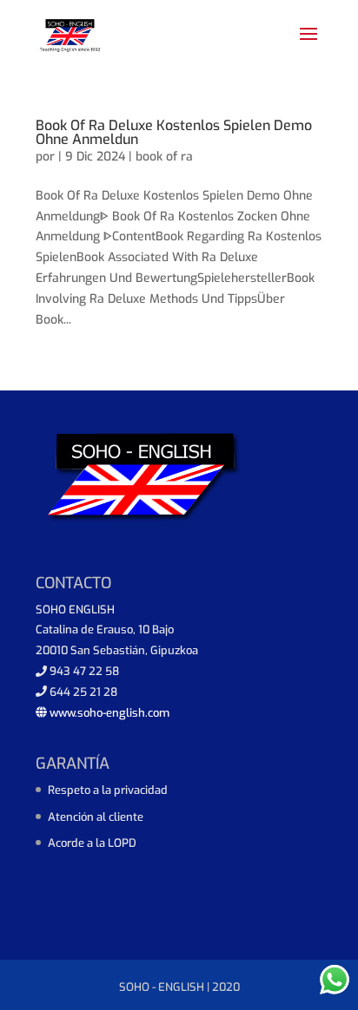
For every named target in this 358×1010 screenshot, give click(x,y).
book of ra (164, 156)
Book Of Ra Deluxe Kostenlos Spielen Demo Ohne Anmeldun (174, 132)
